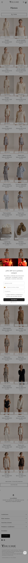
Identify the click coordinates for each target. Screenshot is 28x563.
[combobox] (5, 287)
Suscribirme (14, 299)
